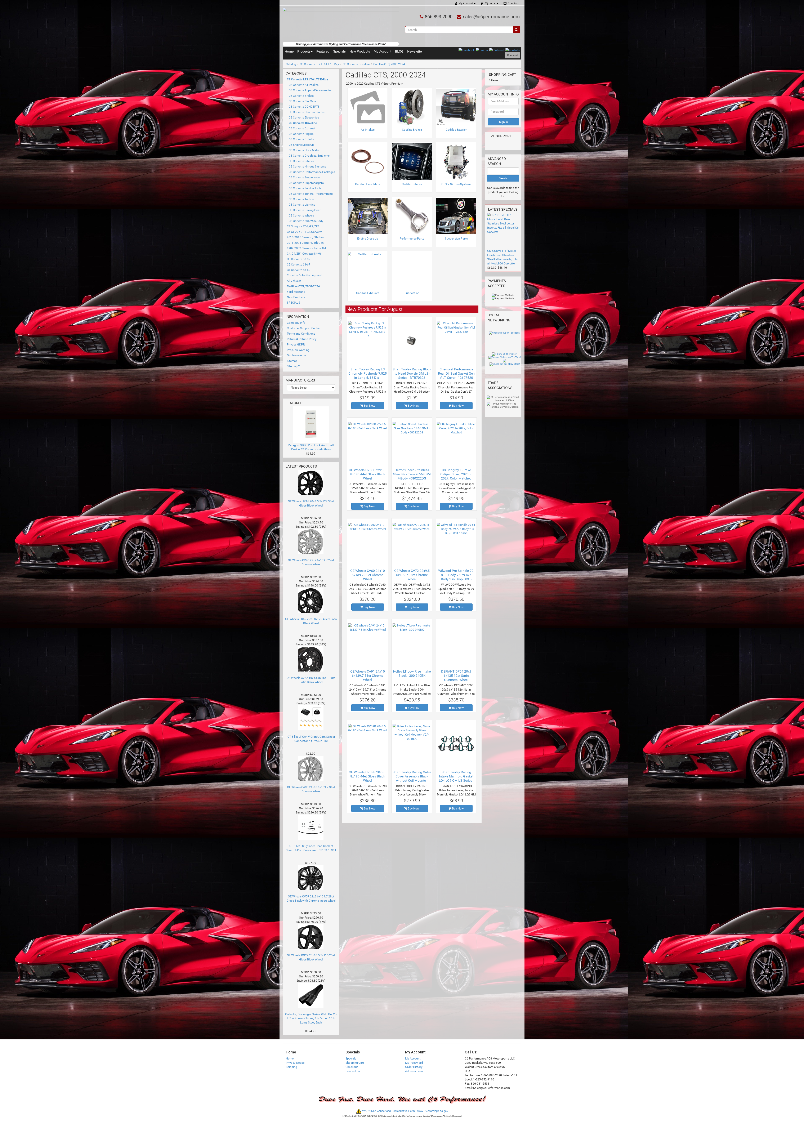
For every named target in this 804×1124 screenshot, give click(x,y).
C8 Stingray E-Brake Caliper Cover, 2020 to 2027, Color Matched (456, 474)
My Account (465, 3)
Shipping (291, 1067)
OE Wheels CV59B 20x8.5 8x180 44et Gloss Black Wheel (367, 776)
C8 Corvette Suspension (304, 177)
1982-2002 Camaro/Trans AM (306, 248)
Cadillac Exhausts (367, 293)
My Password (414, 1062)
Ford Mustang (296, 291)
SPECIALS (293, 302)
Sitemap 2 (293, 366)
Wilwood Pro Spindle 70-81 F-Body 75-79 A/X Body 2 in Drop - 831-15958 (456, 577)
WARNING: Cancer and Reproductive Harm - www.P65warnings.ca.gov (404, 1110)
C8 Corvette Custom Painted (307, 112)
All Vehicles (294, 280)
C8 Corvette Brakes (301, 95)
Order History (414, 1067)
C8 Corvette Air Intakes (303, 84)
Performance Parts (411, 238)
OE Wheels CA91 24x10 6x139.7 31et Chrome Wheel (367, 675)
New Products (359, 51)
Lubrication (412, 293)
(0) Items (490, 3)
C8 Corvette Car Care (302, 101)
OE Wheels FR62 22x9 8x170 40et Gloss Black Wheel (311, 621)
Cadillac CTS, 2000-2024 (389, 64)
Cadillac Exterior (456, 129)
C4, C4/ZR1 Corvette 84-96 (304, 253)
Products (304, 51)
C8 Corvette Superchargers (306, 182)
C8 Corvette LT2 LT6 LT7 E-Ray (319, 64)
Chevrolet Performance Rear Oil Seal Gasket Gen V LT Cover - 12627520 (456, 373)
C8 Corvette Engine (301, 133)
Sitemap (292, 360)
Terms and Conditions (301, 333)
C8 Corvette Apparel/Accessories (310, 90)
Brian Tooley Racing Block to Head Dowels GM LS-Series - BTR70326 (412, 373)
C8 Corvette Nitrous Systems (307, 166)
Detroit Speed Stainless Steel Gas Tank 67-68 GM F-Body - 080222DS (412, 474)
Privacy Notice (295, 1062)
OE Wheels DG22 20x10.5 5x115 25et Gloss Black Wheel (311, 957)
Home (289, 51)
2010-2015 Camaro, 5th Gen (305, 237)
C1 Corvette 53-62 (298, 270)
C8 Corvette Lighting (302, 204)
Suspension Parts (456, 238)
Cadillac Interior (412, 184)
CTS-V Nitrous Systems (456, 184)
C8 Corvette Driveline (356, 64)
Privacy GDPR (296, 344)
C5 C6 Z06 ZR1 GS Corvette (304, 231)
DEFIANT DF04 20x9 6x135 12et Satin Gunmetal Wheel (456, 675)
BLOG (399, 51)
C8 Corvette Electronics (304, 117)
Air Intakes (368, 129)
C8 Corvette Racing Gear (305, 210)
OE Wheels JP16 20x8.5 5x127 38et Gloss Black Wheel (311, 503)
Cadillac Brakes (412, 129)
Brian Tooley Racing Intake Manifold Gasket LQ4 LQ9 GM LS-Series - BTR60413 (456, 778)
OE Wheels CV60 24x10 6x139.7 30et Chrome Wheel (367, 575)
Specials (339, 51)
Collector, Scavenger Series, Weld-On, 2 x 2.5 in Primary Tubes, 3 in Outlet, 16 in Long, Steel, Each (311, 1018)
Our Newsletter (296, 355)
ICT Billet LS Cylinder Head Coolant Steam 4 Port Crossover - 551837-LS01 (311, 848)
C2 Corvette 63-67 (298, 264)
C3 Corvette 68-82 (298, 259)
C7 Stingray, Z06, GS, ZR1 (303, 226)
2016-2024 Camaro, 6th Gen (305, 242)
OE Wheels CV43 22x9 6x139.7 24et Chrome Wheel (311, 562)
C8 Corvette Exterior (302, 139)
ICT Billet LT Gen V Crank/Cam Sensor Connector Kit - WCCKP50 (311, 738)
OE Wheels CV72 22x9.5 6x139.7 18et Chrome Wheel (412, 575)
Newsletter (415, 51)
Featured (322, 51)
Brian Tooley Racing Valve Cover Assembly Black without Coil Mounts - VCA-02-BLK (412, 778)
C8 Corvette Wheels (301, 215)
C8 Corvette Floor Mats (304, 150)
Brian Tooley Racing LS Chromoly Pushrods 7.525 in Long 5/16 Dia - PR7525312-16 (367, 375)
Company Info (296, 322)
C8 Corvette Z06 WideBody (306, 221)
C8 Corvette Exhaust (302, 128)
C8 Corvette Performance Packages (312, 172)
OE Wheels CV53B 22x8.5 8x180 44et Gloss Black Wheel (367, 474)
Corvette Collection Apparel (304, 275)
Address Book (414, 1071)
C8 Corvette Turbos (301, 199)
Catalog (291, 64)
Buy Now (369, 405)
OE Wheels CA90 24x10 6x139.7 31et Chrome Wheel (311, 789)
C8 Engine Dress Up (301, 144)
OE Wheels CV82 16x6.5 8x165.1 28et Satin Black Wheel (311, 680)
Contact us (352, 1071)
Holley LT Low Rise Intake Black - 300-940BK (412, 673)
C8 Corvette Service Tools (305, 188)
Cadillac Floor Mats (367, 184)
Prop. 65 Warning (298, 350)
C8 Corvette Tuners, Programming (311, 193)
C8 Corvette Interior (301, 161)
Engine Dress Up (367, 238)
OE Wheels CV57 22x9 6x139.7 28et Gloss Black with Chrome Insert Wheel (311, 898)
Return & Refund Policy (302, 339)
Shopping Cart (354, 1062)
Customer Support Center (303, 328)
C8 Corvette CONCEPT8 (304, 106)
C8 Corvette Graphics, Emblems (309, 155)
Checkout (513, 3)
